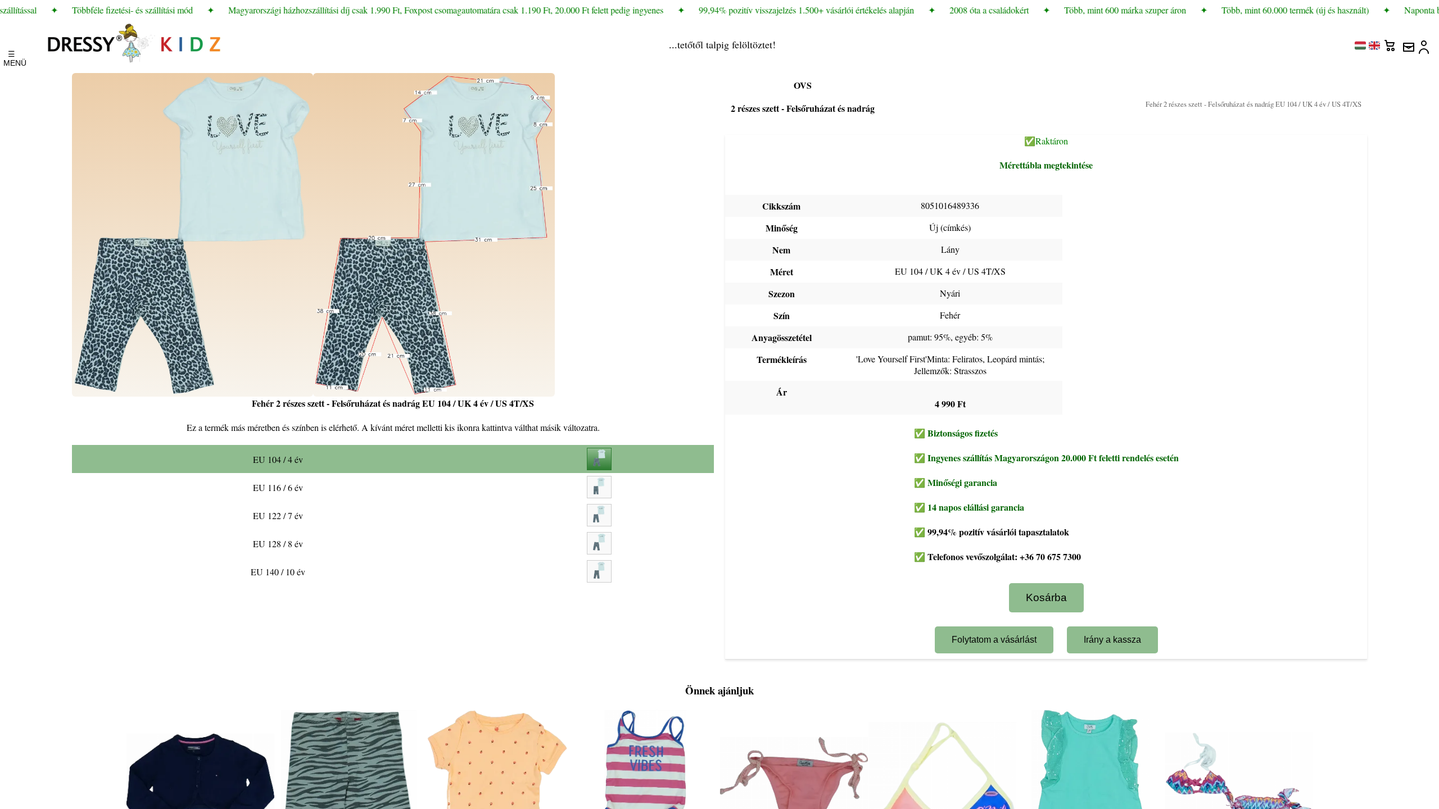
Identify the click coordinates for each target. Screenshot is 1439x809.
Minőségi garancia (962, 482)
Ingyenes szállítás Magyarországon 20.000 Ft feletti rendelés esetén (1053, 457)
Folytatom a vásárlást (994, 639)
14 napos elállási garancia (975, 507)
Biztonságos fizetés (962, 432)
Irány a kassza (1112, 639)
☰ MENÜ (11, 55)
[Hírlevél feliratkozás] (1408, 42)
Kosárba (1046, 597)
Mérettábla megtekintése (1046, 164)
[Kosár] (1391, 42)
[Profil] (1425, 42)
